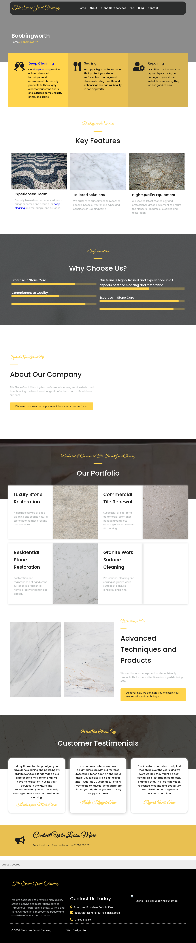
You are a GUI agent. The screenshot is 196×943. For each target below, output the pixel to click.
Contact (41, 835)
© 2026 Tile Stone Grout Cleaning (38, 930)
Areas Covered (11, 864)
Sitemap (173, 901)
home (17, 590)
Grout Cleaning (31, 387)
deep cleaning (42, 69)
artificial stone (83, 391)
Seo (85, 930)
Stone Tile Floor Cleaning (151, 901)
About (33, 357)
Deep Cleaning (41, 63)
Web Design (73, 930)
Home (15, 42)
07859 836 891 (82, 845)
